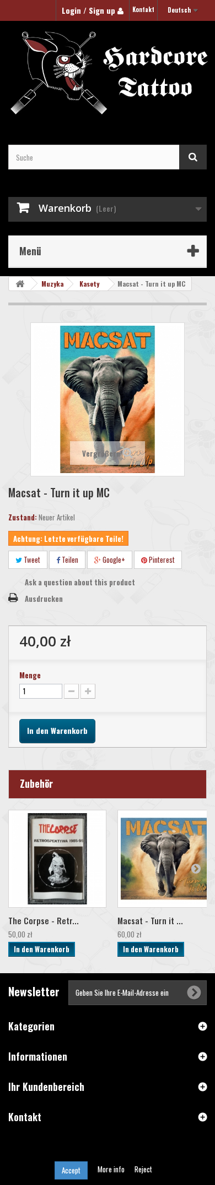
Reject (143, 1169)
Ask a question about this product (80, 582)
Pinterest (161, 559)
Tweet (31, 559)
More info (112, 1169)
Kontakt (143, 9)
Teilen (69, 559)
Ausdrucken (44, 598)
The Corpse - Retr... (43, 920)
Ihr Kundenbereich (46, 1086)
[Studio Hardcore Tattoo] (107, 73)
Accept (71, 1170)
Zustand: (22, 517)
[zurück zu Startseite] (19, 283)
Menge (30, 675)
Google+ (113, 559)
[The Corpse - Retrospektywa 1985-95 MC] (57, 859)
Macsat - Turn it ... (150, 920)
